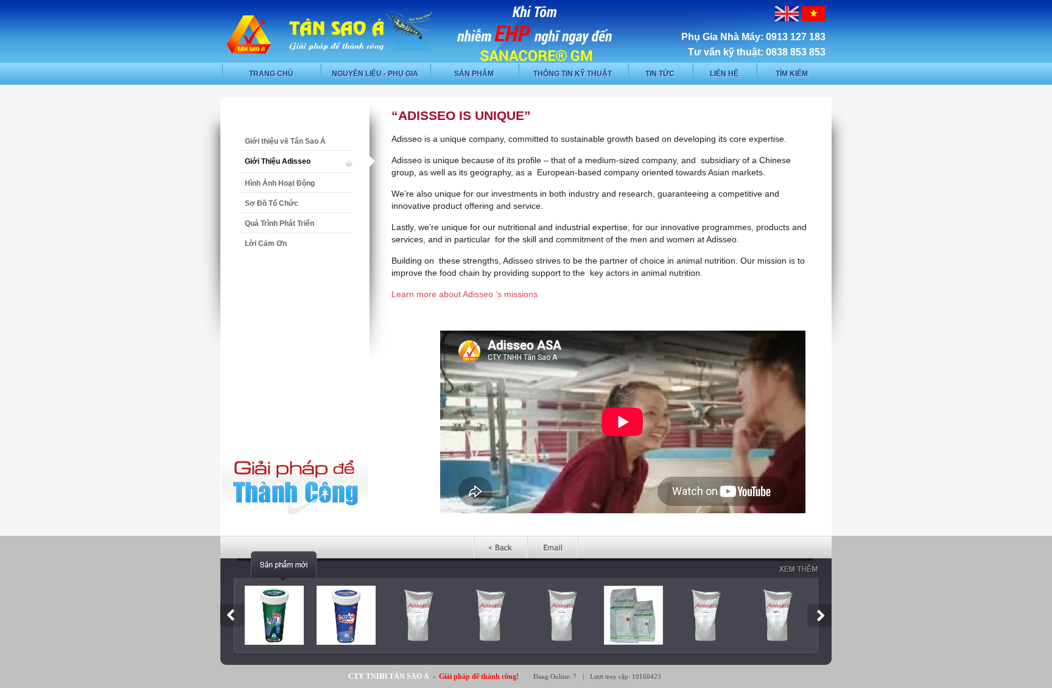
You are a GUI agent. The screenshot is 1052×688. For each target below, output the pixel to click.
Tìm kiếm (792, 73)
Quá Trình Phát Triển (279, 223)
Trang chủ (271, 73)
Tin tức (660, 73)
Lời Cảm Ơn (266, 243)
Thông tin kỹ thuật (572, 73)
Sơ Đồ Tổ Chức (271, 203)
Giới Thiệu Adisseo (277, 161)
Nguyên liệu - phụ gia (375, 73)
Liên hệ (724, 73)
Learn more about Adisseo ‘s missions (464, 294)
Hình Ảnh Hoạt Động (280, 183)
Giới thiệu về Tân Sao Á (285, 141)
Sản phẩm (474, 73)
